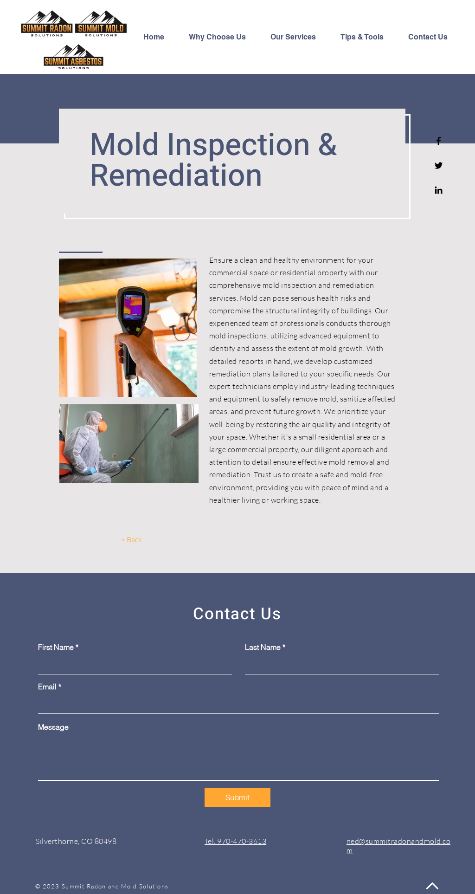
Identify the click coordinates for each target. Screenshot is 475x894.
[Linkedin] (438, 190)
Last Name (263, 647)
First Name (56, 647)
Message (53, 727)
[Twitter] (438, 165)
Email (47, 686)
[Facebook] (438, 141)
